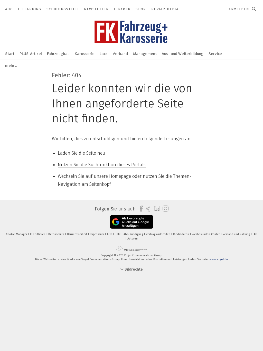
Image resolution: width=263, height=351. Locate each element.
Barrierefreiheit (77, 234)
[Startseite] (9, 53)
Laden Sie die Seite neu (81, 153)
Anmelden (239, 9)
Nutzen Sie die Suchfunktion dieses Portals (102, 165)
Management (145, 53)
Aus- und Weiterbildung (182, 53)
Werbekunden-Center (206, 234)
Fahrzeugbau (58, 53)
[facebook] (140, 209)
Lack (104, 53)
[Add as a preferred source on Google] (131, 222)
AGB (110, 234)
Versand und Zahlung (237, 234)
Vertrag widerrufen (158, 234)
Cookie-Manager (17, 234)
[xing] (147, 209)
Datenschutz (56, 234)
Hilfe (118, 234)
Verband (120, 53)
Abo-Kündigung (134, 234)
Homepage (120, 176)
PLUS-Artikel (31, 53)
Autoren (132, 238)
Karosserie (85, 53)
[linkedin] (155, 209)
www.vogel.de (219, 259)
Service (215, 53)
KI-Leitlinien (38, 234)
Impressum (97, 234)
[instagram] (164, 209)
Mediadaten (181, 234)
